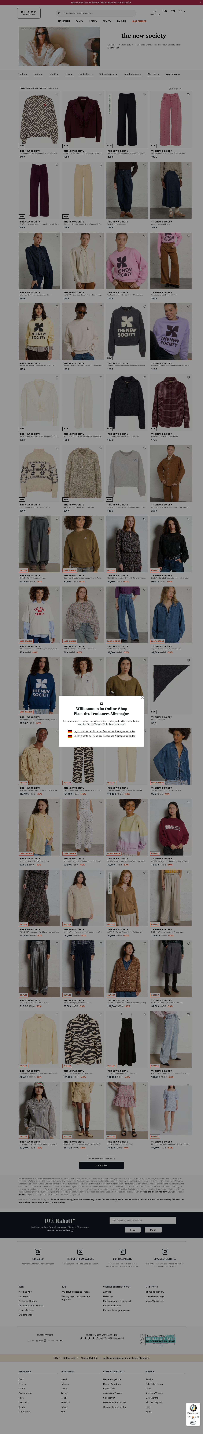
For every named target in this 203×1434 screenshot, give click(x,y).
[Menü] (198, 1404)
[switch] (193, 1422)
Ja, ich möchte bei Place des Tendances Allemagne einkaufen (104, 731)
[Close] (142, 697)
